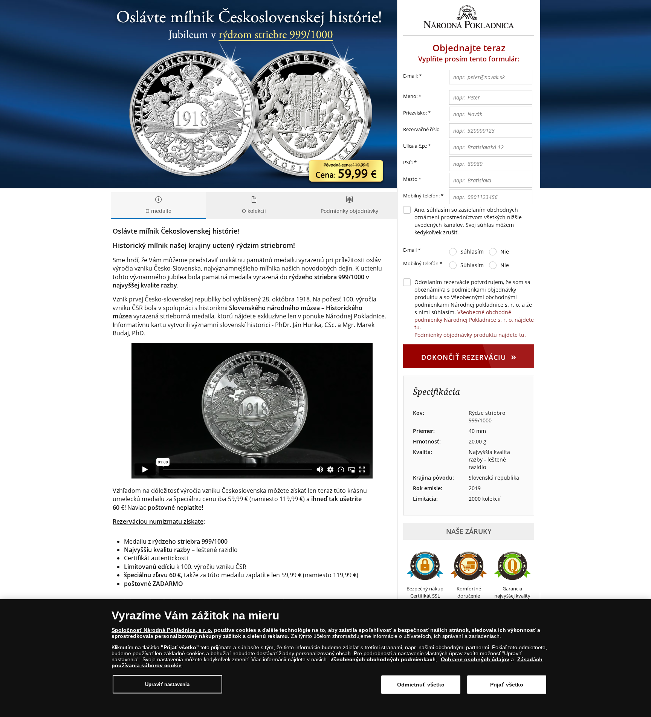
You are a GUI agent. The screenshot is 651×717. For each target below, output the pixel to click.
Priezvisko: (415, 112)
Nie (504, 251)
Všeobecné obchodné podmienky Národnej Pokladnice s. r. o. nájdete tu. (474, 320)
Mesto (410, 179)
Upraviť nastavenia (167, 684)
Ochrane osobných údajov (475, 659)
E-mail (411, 249)
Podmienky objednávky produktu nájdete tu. (470, 334)
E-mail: (412, 75)
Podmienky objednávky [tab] (349, 210)
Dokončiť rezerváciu (469, 356)
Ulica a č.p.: (415, 145)
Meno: (410, 96)
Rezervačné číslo (421, 129)
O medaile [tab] (158, 210)
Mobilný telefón (422, 263)
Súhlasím (472, 251)
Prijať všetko (507, 685)
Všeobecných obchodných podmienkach (383, 659)
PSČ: (408, 162)
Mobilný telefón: (421, 195)
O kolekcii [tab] (254, 210)
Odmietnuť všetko (421, 685)
